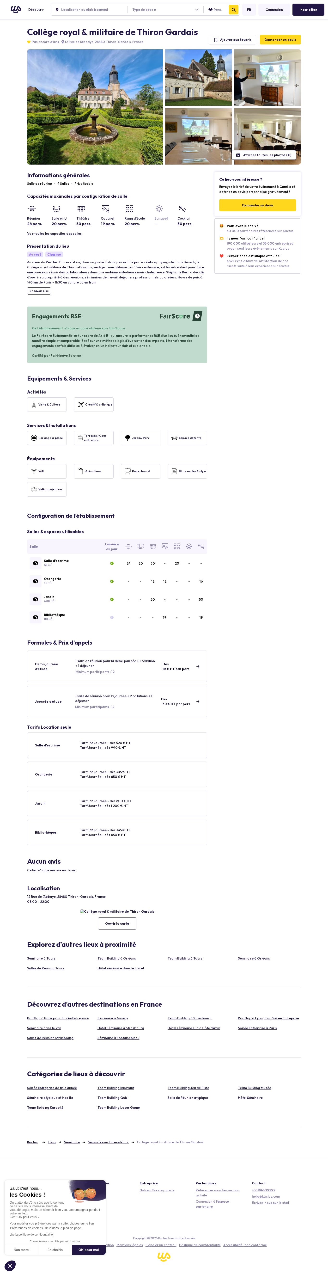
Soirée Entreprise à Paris (257, 1028)
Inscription (308, 9)
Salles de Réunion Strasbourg (50, 1038)
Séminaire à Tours (41, 958)
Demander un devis (280, 39)
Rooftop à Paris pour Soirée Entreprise (58, 1018)
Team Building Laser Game (118, 1107)
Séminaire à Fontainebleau (118, 1038)
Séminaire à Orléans (254, 958)
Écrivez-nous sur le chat (270, 1202)
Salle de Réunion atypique (188, 1098)
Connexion (274, 9)
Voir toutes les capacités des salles (54, 233)
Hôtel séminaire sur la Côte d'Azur (194, 1028)
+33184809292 (263, 1190)
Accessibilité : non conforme (245, 1245)
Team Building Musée (254, 1088)
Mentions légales (129, 1245)
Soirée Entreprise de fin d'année (52, 1088)
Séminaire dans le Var (44, 1028)
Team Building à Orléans (116, 958)
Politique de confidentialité (200, 1245)
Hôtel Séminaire (250, 1098)
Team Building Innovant (115, 1088)
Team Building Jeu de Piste (188, 1088)
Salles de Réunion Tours (45, 968)
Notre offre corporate (157, 1190)
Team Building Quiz (112, 1098)
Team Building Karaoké (45, 1107)
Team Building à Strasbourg (190, 1018)
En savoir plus (39, 291)
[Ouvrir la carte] (117, 911)
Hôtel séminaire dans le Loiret (120, 968)
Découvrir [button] (36, 9)
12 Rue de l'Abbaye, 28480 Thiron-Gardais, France (103, 42)
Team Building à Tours (185, 958)
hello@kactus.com (266, 1196)
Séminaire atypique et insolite (50, 1098)
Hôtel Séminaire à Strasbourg (120, 1028)
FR (249, 9)
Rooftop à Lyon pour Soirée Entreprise (268, 1018)
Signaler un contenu (161, 1245)
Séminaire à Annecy (112, 1018)
